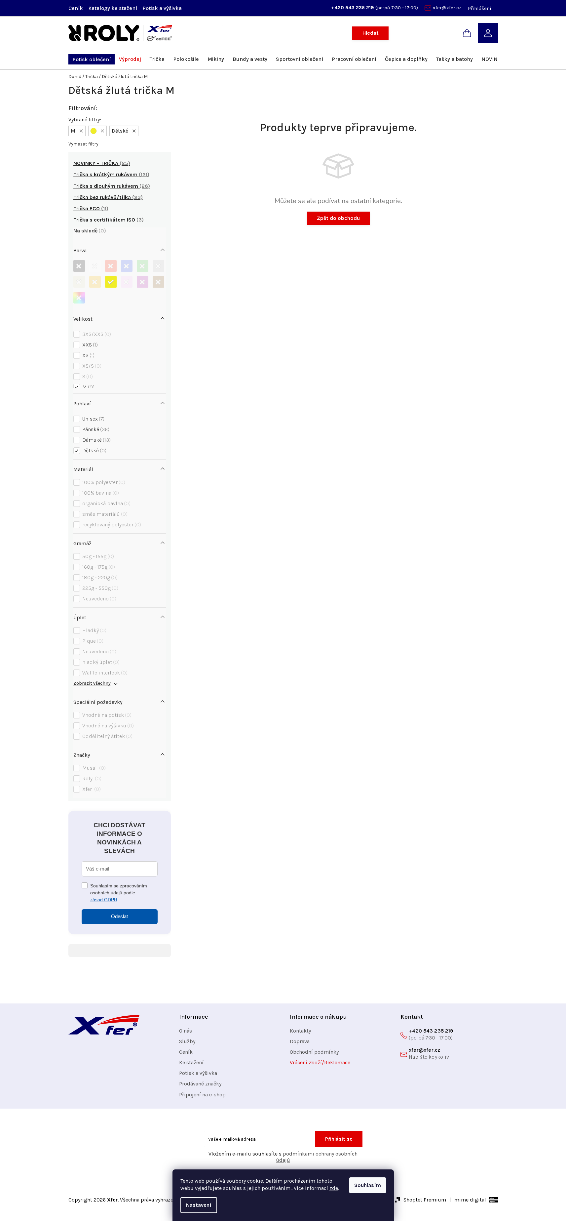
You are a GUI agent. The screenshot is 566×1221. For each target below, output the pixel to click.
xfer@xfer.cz (447, 8)
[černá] (79, 266)
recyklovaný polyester (110, 524)
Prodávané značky (200, 1083)
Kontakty (300, 1031)
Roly (91, 778)
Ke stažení (191, 1062)
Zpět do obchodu (338, 218)
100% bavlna (99, 493)
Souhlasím (367, 1185)
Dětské (93, 450)
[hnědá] (158, 282)
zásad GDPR (103, 899)
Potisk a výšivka (162, 8)
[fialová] (142, 282)
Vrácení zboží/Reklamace (320, 1062)
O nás (185, 1031)
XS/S (91, 366)
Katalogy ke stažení (112, 8)
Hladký (93, 630)
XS (87, 355)
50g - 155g (97, 556)
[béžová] (79, 282)
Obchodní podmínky (314, 1052)
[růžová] (126, 282)
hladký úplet (100, 662)
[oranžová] (95, 282)
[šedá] (158, 266)
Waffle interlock (104, 673)
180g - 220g (99, 577)
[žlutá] (111, 282)
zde (333, 1188)
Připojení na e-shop (202, 1094)
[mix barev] (79, 298)
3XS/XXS (95, 334)
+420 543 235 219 (353, 8)
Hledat (370, 33)
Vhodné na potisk (106, 715)
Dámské (95, 440)
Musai (93, 768)
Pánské (95, 429)
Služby (187, 1041)
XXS (89, 345)
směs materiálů (104, 514)
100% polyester (103, 482)
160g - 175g (97, 567)
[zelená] (142, 266)
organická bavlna (105, 503)
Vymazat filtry (83, 144)
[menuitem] (91, 59)
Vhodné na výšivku (107, 725)
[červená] (111, 266)
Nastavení (198, 1205)
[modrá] (126, 266)
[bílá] (95, 266)
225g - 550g (99, 588)
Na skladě (88, 230)
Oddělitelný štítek (106, 736)
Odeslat (119, 916)
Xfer (90, 789)
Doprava (300, 1041)
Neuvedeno (98, 598)
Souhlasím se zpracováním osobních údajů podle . (118, 892)
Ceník (75, 8)
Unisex (92, 419)
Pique (92, 641)
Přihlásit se (339, 1139)
